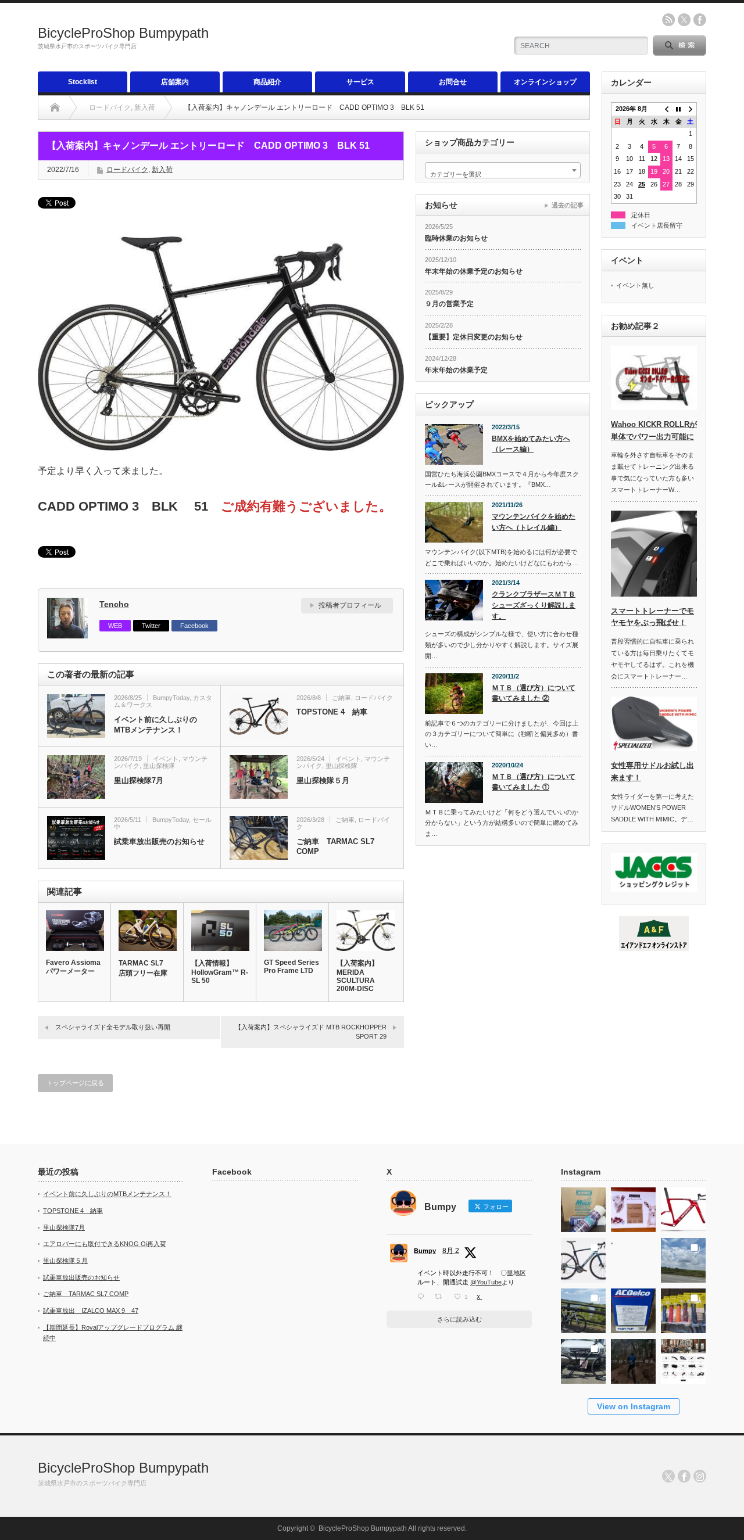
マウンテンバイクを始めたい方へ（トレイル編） (533, 522)
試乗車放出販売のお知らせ (159, 841)
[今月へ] (679, 109)
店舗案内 (175, 82)
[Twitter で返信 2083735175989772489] (423, 1296)
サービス (360, 82)
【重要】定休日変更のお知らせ (474, 337)
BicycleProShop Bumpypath (123, 33)
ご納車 (341, 697)
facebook (699, 19)
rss (668, 19)
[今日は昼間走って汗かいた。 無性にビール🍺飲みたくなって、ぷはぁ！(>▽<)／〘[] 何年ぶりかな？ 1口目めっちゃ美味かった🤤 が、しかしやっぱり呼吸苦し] (633, 1256)
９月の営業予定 (449, 304)
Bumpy (425, 1250)
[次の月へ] (691, 109)
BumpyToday (171, 697)
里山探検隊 (159, 765)
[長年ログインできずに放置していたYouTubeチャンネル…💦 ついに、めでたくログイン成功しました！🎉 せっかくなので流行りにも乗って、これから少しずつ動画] (633, 1357)
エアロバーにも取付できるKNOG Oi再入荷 (104, 1243)
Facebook (194, 625)
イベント (165, 758)
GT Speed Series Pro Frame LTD (291, 967)
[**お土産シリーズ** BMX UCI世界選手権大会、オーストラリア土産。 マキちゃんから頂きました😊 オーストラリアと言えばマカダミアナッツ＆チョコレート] (633, 1206)
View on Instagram (633, 1406)
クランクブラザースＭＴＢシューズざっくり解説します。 (533, 605)
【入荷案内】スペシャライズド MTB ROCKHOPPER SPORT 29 (311, 1031)
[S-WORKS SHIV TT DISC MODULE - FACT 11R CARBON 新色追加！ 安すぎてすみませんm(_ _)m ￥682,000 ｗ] (683, 1206)
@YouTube (486, 1282)
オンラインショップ (545, 82)
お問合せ (453, 82)
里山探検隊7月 (138, 780)
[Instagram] (699, 1476)
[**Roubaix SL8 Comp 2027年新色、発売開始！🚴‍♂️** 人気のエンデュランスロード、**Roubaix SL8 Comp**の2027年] (583, 1256)
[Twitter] (668, 1476)
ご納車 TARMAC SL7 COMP (335, 846)
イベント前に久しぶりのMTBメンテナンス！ (155, 724)
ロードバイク (127, 170)
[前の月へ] (666, 109)
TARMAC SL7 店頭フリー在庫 (144, 968)
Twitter (151, 625)
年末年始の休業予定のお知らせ (474, 271)
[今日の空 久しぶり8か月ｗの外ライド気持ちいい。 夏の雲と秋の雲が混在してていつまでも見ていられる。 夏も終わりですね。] (683, 1256)
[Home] (55, 107)
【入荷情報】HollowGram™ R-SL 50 (219, 972)
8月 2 (450, 1251)
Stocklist (82, 82)
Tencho (114, 604)
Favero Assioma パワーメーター (73, 967)
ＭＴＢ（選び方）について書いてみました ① (533, 782)
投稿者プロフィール (350, 605)
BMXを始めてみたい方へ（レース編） (531, 444)
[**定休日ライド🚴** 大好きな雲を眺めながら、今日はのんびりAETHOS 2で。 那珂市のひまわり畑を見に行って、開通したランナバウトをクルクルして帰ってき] (583, 1307)
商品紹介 (267, 82)
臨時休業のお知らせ (456, 238)
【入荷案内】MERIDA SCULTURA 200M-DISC (357, 976)
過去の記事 (568, 205)
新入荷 (162, 170)
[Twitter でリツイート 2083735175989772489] (441, 1296)
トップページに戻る (75, 1082)
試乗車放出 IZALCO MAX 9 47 (90, 1310)
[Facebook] (684, 1476)
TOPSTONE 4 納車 (331, 712)
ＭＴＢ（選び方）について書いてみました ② (533, 693)
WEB (115, 625)
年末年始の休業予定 (456, 370)
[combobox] (503, 170)
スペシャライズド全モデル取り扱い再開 (112, 1027)
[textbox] (502, 174)
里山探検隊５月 (322, 780)
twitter (684, 19)
